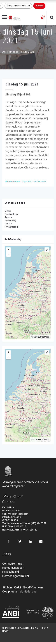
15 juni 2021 (27, 181)
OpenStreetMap (41, 337)
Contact (8, 223)
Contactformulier (12, 563)
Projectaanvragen (13, 567)
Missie (8, 211)
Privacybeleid (11, 227)
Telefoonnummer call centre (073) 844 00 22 (24, 523)
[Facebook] (8, 541)
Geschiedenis (11, 214)
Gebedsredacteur (13, 181)
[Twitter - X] (19, 541)
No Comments (40, 181)
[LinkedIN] (30, 541)
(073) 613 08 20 (10, 520)
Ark (4, 51)
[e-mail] (40, 541)
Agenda (8, 217)
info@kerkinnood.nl (11, 517)
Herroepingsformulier (15, 576)
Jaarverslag (10, 220)
